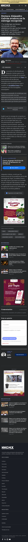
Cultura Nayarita (6, 505)
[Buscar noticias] (2, 9)
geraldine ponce (13, 231)
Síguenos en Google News (15, 193)
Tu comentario (5, 327)
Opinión (3, 475)
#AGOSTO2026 (10, 9)
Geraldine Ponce (14, 85)
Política (3, 478)
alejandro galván (7, 237)
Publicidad (4, 519)
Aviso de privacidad (6, 527)
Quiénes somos (5, 513)
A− (22, 67)
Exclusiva (4, 469)
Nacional (4, 494)
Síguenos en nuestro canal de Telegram (15, 108)
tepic (3, 231)
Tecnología (4, 489)
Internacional (5, 472)
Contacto (4, 516)
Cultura (3, 461)
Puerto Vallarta (5, 480)
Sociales (4, 486)
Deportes (4, 503)
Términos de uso (5, 529)
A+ (25, 67)
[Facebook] (2, 539)
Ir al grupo (15, 167)
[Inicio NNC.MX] (5, 5)
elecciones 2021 (19, 237)
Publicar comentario (9, 338)
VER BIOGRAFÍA (20, 354)
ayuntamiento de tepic (9, 234)
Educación (4, 466)
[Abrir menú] (25, 5)
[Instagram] (7, 539)
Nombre (4, 322)
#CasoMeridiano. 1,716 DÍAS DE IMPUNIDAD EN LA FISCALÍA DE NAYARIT (14, 2)
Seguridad (4, 497)
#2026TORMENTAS (20, 9)
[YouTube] (10, 539)
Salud (3, 483)
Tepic (22, 77)
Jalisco (3, 500)
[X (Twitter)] (5, 539)
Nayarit (3, 13)
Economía (4, 464)
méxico (20, 234)
